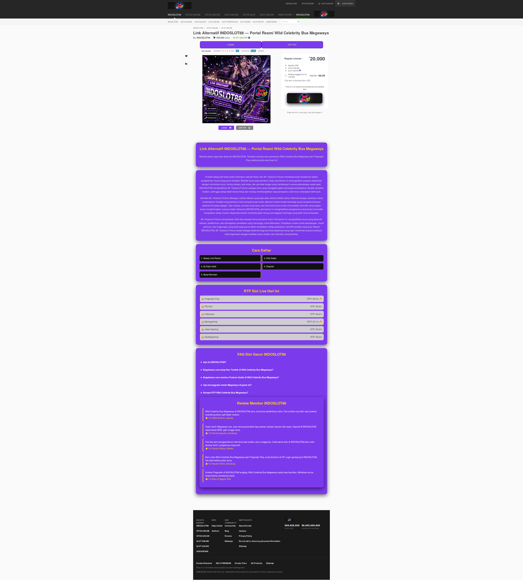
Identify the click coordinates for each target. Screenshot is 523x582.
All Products (256, 563)
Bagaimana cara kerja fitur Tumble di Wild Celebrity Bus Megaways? (238, 369)
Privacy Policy (245, 536)
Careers (242, 531)
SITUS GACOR (200, 22)
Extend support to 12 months (306, 75)
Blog (227, 531)
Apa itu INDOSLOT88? (214, 362)
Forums (228, 536)
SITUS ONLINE (186, 22)
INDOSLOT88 (173, 22)
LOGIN (230, 44)
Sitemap (243, 546)
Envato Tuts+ (241, 563)
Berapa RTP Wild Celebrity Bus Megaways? (225, 392)
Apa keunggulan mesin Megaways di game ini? (227, 385)
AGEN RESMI (271, 22)
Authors (215, 531)
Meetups (229, 541)
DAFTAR (292, 44)
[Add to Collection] (186, 63)
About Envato (245, 526)
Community (230, 526)
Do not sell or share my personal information (259, 541)
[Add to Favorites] (186, 56)
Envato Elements (204, 563)
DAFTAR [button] (242, 127)
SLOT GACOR (258, 22)
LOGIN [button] (224, 127)
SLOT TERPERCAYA (230, 22)
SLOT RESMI (245, 22)
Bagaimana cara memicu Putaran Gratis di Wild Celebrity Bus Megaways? (241, 377)
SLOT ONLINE (214, 22)
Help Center (217, 526)
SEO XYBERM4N (223, 563)
